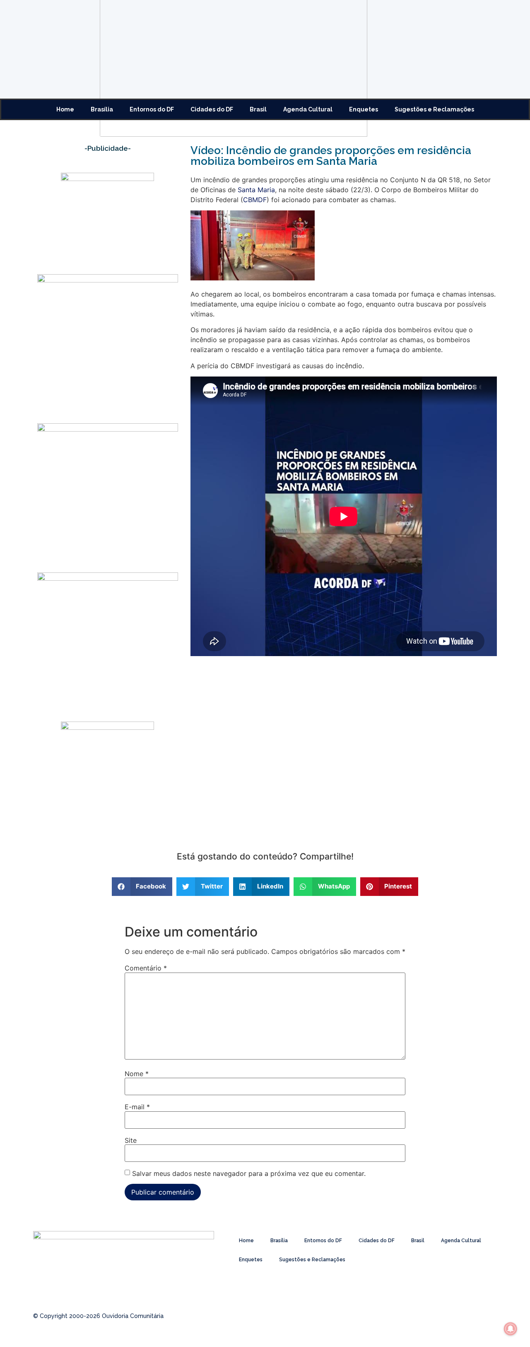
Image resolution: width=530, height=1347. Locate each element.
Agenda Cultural (307, 109)
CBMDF (255, 200)
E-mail (137, 1106)
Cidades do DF (211, 109)
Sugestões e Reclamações (434, 109)
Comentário (146, 968)
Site (131, 1140)
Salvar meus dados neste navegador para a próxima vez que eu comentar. (249, 1173)
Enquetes (363, 109)
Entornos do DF (152, 109)
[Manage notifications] (510, 1328)
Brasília (102, 109)
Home (65, 109)
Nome (137, 1073)
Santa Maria (256, 190)
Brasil (258, 109)
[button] (142, 886)
